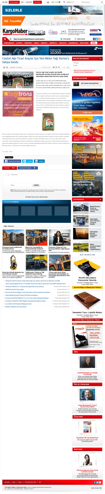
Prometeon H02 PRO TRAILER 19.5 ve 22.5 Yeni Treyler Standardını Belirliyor (27, 298)
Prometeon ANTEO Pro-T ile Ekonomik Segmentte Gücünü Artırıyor (24, 286)
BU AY (81, 255)
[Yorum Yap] (54, 67)
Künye (13, 482)
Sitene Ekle (29, 2)
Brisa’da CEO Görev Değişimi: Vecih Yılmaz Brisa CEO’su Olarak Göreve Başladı (27, 292)
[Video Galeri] (80, 39)
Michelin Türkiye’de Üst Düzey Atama (16, 307)
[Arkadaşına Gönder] (56, 67)
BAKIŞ (76, 352)
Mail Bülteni (38, 2)
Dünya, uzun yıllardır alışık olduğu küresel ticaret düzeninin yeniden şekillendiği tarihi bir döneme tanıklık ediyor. (87, 376)
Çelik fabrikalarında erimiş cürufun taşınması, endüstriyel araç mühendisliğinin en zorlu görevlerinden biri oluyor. (60, 275)
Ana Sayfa (5, 2)
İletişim (20, 482)
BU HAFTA (88, 255)
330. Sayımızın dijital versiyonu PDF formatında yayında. (87, 439)
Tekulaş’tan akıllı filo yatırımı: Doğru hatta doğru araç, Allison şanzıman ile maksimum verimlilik (32, 281)
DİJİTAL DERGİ (78, 417)
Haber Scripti (95, 488)
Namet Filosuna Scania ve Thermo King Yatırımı (95, 209)
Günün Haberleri (14, 2)
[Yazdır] (59, 67)
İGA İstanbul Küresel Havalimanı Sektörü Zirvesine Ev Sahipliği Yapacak (94, 234)
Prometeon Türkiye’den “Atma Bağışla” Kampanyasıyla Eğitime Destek (25, 301)
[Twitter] (7, 67)
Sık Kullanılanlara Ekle (30, 482)
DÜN (93, 255)
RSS (40, 482)
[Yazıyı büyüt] (68, 67)
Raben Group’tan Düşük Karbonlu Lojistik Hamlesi (95, 247)
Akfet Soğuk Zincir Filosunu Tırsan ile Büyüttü (95, 221)
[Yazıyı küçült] (63, 67)
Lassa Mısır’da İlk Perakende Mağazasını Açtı (18, 304)
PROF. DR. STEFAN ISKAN (81, 384)
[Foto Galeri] (66, 39)
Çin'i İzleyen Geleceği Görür (90, 83)
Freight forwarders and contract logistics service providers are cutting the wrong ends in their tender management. (87, 409)
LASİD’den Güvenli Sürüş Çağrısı (14, 289)
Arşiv (22, 2)
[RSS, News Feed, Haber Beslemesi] (99, 39)
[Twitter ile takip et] (97, 39)
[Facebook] (4, 67)
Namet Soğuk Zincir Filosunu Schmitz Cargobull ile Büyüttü (32, 39)
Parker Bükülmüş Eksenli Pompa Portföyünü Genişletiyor (21, 295)
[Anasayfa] (6, 39)
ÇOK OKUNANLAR (78, 199)
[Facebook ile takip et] (94, 39)
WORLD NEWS (78, 449)
